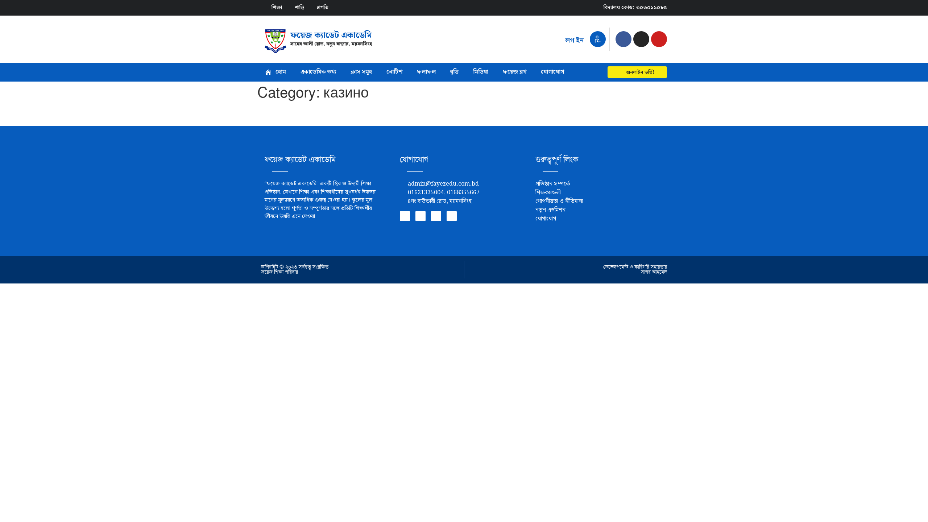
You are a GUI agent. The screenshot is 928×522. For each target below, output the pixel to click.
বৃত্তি (454, 71)
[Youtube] (659, 39)
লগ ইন (574, 40)
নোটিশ (394, 71)
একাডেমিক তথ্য (318, 71)
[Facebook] (623, 39)
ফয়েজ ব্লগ (514, 71)
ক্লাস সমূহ (361, 71)
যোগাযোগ (552, 71)
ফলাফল (426, 71)
